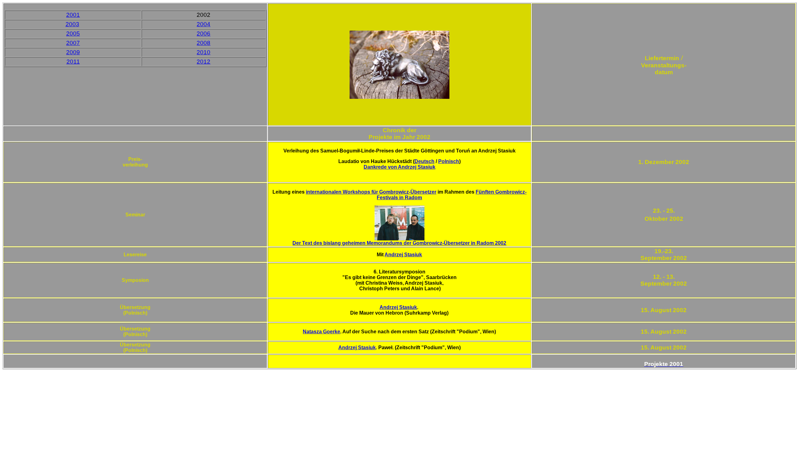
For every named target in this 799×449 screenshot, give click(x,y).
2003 (72, 24)
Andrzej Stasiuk (403, 254)
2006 (203, 33)
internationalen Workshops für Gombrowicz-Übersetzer (371, 192)
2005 (73, 33)
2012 (203, 61)
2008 (203, 43)
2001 (73, 15)
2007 (73, 43)
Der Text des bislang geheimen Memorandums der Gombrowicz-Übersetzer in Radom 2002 (399, 243)
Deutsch (424, 161)
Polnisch (448, 161)
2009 (73, 52)
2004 (203, 24)
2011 (73, 61)
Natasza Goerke (321, 331)
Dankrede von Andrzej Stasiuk (399, 167)
